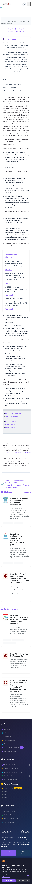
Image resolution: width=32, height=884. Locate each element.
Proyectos (7, 737)
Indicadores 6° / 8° (10, 427)
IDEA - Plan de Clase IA (11, 765)
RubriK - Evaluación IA (11, 769)
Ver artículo (8, 269)
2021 (5, 795)
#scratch (7, 640)
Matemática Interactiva (11, 744)
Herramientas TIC (9, 740)
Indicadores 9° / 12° (10, 430)
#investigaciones (10, 643)
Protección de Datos (11, 818)
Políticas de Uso (9, 815)
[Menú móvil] (29, 4)
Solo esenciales (23, 880)
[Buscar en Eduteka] (24, 4)
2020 (5, 798)
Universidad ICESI (9, 822)
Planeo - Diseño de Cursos (13, 772)
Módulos (7, 733)
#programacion (18, 640)
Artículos (6, 19)
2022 (5, 792)
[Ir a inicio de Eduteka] (6, 4)
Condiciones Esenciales (11, 416)
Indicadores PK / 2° (10, 421)
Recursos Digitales (10, 751)
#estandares (8, 523)
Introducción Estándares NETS (13, 413)
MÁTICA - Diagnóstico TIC (12, 779)
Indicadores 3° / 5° (10, 424)
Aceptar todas (9, 880)
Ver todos (25, 492)
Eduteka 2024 (12, 788)
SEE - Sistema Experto (13, 748)
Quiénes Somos (9, 811)
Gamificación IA (9, 776)
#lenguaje (19, 523)
